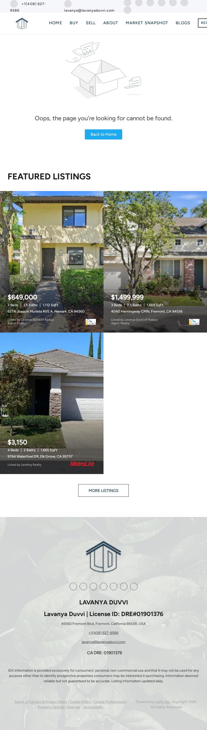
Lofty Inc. (163, 702)
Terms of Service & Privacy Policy (40, 702)
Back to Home (104, 134)
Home (55, 22)
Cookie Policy (80, 702)
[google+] (123, 586)
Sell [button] (91, 22)
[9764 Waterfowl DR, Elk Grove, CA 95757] (52, 403)
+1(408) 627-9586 (103, 633)
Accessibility (93, 707)
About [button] (110, 22)
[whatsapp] (127, 9)
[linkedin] (83, 586)
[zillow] (93, 586)
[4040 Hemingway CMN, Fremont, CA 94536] (155, 262)
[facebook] (73, 586)
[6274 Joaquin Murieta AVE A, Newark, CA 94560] (52, 262)
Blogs (183, 22)
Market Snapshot (147, 22)
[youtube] (113, 586)
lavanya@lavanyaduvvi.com (103, 642)
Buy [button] (74, 22)
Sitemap (74, 707)
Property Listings (51, 707)
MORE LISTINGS (103, 490)
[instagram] (103, 586)
